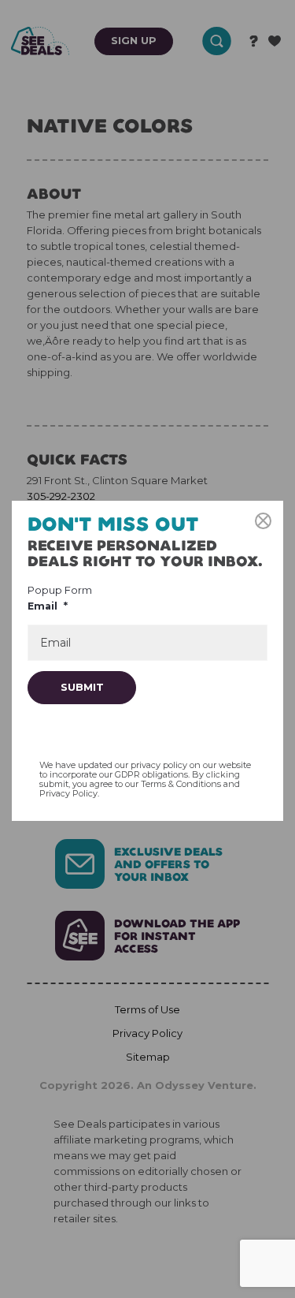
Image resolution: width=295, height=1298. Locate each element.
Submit (82, 687)
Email (48, 606)
